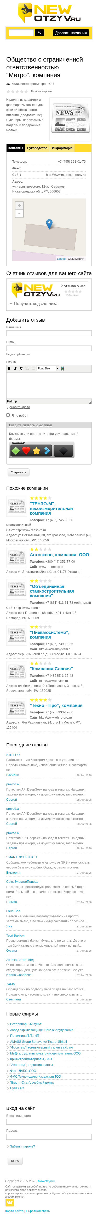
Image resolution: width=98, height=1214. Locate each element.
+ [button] (19, 205)
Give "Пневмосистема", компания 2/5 (36, 627)
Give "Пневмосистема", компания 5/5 (50, 627)
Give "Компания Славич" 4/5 (45, 663)
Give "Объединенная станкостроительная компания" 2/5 (36, 581)
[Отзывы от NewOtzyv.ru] (49, 22)
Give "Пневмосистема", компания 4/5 (45, 627)
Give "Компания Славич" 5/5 (50, 663)
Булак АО (17, 1088)
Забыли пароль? (22, 1146)
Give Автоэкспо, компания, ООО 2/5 (36, 549)
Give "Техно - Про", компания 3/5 (41, 700)
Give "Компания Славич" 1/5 (32, 663)
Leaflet (61, 258)
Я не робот (19, 415)
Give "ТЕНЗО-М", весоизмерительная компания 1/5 (32, 498)
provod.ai (13, 784)
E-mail (10, 342)
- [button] (19, 213)
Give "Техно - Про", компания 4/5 (45, 700)
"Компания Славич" (51, 668)
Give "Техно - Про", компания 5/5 (50, 700)
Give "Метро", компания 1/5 (8, 91)
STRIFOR (13, 755)
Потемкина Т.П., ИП (24, 1036)
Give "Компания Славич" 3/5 (41, 663)
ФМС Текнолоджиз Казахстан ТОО (35, 1076)
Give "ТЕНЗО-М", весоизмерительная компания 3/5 (41, 498)
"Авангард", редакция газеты (31, 1065)
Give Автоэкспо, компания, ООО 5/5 (50, 549)
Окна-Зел (13, 911)
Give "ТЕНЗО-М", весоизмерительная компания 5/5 (50, 498)
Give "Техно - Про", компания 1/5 (32, 700)
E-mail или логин (18, 1116)
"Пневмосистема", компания (50, 635)
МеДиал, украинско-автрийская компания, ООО (45, 1053)
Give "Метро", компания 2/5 (13, 91)
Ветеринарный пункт (26, 1024)
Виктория (13, 872)
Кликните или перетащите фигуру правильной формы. (43, 436)
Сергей (11, 799)
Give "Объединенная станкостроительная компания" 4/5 (45, 581)
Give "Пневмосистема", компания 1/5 (32, 627)
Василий (12, 775)
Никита (11, 902)
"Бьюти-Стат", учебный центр (32, 1082)
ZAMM (10, 984)
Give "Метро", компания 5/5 (26, 91)
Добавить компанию (71, 33)
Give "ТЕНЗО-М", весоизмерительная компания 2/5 (36, 498)
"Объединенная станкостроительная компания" (52, 591)
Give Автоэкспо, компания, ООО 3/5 (41, 549)
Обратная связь (38, 1211)
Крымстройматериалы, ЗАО (31, 1059)
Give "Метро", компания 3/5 (17, 91)
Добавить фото (18, 407)
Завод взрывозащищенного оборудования (41, 1030)
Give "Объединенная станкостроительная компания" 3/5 (41, 581)
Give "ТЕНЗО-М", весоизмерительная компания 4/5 (45, 498)
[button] (9, 368)
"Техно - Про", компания (56, 705)
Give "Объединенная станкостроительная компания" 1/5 (32, 581)
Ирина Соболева (19, 975)
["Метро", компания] (70, 137)
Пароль (12, 1130)
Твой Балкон (15, 935)
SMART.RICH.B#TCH (21, 857)
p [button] (16, 401)
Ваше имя (13, 327)
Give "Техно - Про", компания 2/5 (36, 700)
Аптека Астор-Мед (20, 960)
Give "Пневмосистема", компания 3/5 (41, 627)
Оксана (11, 950)
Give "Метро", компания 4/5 (22, 91)
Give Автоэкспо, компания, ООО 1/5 (32, 549)
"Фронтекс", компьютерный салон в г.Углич (41, 1047)
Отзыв (11, 362)
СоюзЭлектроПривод (22, 882)
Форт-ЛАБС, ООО (23, 1071)
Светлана (13, 999)
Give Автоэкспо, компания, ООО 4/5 (45, 549)
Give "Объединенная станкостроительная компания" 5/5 (50, 581)
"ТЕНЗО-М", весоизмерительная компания (51, 508)
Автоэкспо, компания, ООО (59, 554)
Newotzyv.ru (46, 1181)
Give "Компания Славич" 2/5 (36, 663)
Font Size (44, 368)
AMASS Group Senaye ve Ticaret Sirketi (38, 1042)
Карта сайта (14, 1211)
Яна (9, 926)
